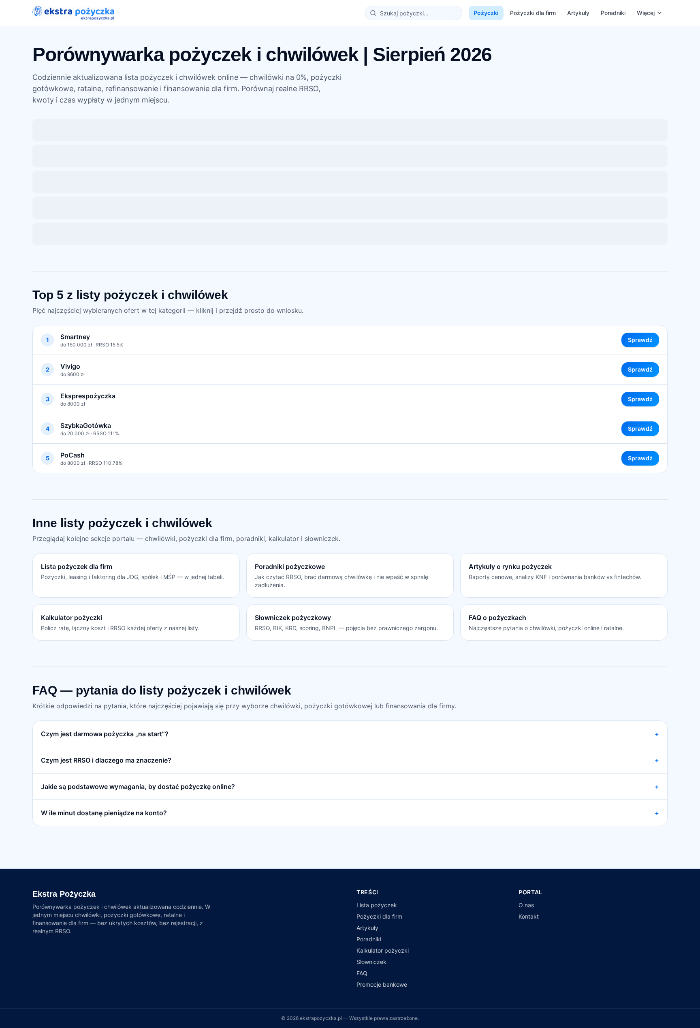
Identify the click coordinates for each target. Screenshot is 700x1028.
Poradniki (613, 12)
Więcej (646, 12)
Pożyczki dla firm (533, 12)
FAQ (361, 973)
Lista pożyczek (376, 905)
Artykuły (578, 12)
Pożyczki (486, 12)
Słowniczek (371, 961)
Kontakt (529, 916)
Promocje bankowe (381, 984)
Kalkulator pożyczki (382, 950)
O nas (526, 905)
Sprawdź (640, 339)
